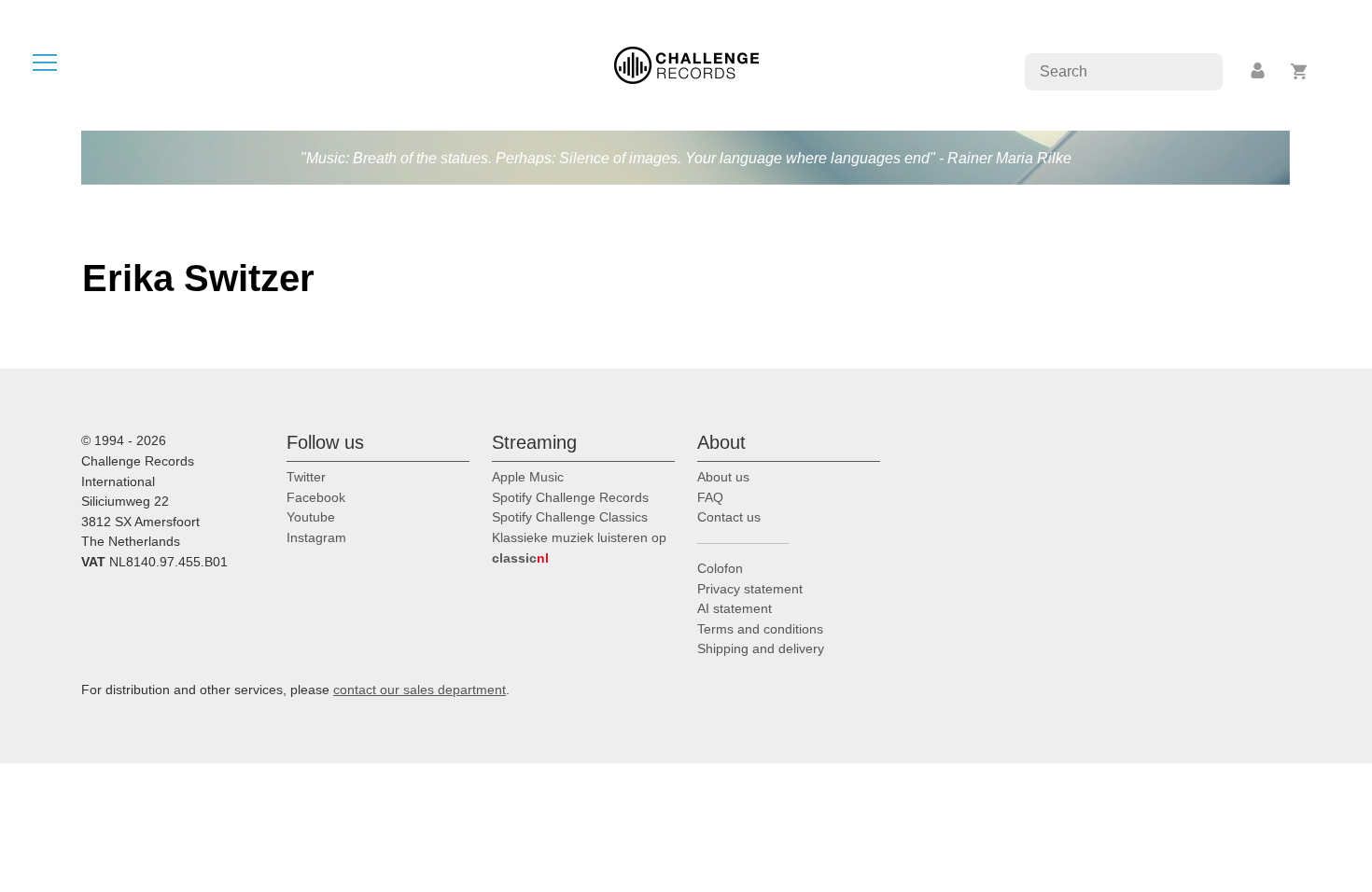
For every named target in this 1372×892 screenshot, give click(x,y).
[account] (1259, 71)
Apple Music (528, 476)
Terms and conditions (760, 628)
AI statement (734, 608)
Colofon (720, 568)
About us (723, 476)
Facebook (316, 497)
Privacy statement (750, 588)
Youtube (311, 516)
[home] (686, 64)
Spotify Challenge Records (570, 497)
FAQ (710, 497)
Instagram (316, 537)
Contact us (729, 516)
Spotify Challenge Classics (570, 516)
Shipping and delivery (760, 648)
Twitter (306, 476)
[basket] (1300, 71)
